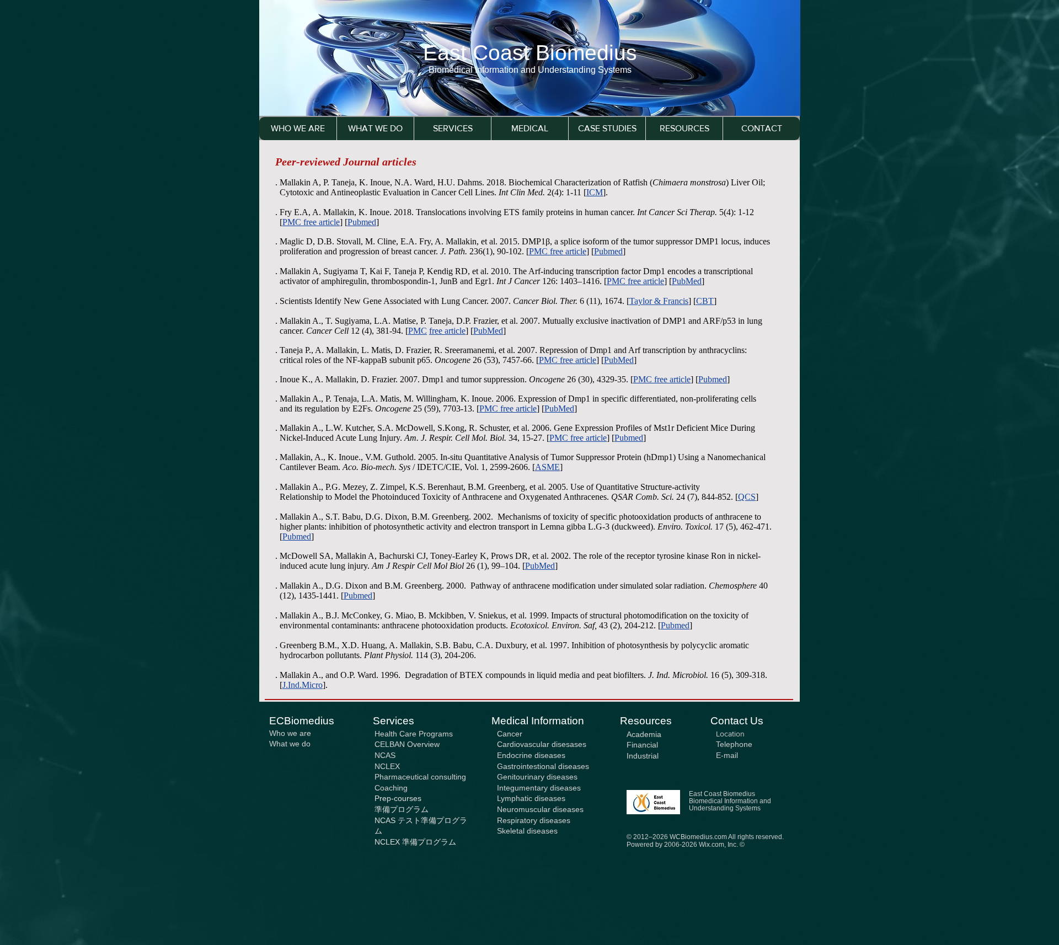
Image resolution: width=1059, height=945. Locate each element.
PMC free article (635, 281)
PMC (417, 330)
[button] (452, 128)
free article (568, 251)
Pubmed (608, 251)
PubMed (687, 281)
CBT (705, 301)
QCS (747, 496)
